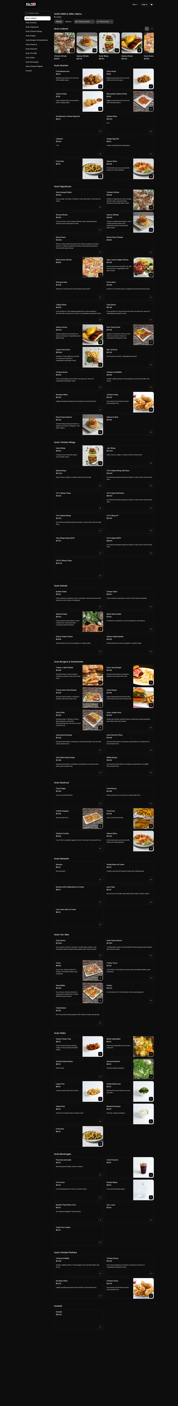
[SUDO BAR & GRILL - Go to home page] (31, 4)
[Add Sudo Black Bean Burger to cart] (100, 772)
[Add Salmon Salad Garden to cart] (151, 651)
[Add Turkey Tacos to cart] (151, 978)
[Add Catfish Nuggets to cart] (100, 826)
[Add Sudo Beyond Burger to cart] (100, 750)
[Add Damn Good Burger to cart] (151, 683)
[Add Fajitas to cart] (151, 1000)
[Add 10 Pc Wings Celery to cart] (100, 508)
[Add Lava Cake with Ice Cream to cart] (100, 924)
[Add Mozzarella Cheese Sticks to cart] (151, 109)
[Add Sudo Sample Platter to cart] (100, 207)
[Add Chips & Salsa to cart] (100, 109)
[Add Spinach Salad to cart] (100, 629)
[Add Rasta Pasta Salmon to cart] (100, 432)
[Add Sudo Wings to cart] (117, 50)
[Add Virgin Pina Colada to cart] (100, 1242)
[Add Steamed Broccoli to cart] (151, 1099)
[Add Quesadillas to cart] (100, 1000)
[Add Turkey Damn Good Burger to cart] (100, 705)
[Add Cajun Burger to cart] (151, 705)
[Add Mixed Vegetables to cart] (151, 1054)
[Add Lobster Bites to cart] (151, 131)
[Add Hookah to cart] (100, 1327)
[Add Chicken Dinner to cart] (100, 387)
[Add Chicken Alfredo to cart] (72, 50)
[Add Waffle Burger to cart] (151, 772)
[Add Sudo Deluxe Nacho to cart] (151, 955)
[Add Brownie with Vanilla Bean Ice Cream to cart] (100, 902)
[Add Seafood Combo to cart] (100, 848)
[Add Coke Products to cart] (151, 1175)
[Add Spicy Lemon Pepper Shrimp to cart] (151, 275)
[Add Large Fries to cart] (100, 1099)
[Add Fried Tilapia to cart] (100, 803)
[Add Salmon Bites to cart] (151, 176)
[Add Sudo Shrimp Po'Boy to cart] (151, 750)
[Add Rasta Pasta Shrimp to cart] (100, 275)
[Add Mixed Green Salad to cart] (151, 629)
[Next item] (152, 29)
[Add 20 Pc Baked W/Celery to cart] (151, 508)
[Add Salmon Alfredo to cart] (94, 50)
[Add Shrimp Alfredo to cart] (100, 230)
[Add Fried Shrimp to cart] (151, 803)
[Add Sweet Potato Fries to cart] (100, 1054)
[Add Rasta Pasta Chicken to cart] (151, 252)
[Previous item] (147, 29)
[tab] (59, 22)
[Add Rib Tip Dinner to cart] (151, 365)
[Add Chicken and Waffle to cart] (151, 387)
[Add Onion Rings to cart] (151, 86)
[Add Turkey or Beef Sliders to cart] (100, 683)
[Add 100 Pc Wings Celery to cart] (100, 576)
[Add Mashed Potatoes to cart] (151, 1121)
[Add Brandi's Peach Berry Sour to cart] (100, 1220)
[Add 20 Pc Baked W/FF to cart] (151, 553)
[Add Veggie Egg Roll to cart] (151, 154)
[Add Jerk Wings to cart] (151, 463)
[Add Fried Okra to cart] (100, 176)
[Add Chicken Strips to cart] (151, 410)
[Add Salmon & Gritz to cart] (151, 432)
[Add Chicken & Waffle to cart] (100, 1273)
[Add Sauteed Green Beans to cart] (100, 1076)
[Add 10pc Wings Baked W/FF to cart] (100, 553)
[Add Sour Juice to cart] (151, 1220)
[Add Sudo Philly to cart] (100, 727)
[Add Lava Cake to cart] (151, 902)
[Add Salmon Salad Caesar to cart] (100, 651)
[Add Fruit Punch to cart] (100, 1197)
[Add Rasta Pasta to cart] (100, 252)
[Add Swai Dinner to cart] (151, 320)
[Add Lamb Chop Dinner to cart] (100, 365)
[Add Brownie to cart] (100, 879)
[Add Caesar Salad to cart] (151, 607)
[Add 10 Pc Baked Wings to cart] (100, 531)
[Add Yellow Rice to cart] (100, 1121)
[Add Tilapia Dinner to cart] (100, 320)
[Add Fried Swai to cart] (151, 826)
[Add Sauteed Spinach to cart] (151, 1076)
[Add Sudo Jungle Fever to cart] (151, 727)
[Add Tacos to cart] (100, 978)
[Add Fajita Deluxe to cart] (100, 1023)
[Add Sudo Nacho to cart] (100, 955)
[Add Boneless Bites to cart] (100, 410)
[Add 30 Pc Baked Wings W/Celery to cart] (151, 486)
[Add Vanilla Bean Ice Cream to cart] (151, 879)
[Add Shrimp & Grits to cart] (100, 297)
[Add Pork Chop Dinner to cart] (151, 342)
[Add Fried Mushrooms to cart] (100, 86)
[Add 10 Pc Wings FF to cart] (151, 531)
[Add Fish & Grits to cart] (151, 297)
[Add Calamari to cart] (100, 154)
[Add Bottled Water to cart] (151, 1197)
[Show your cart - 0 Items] (151, 4)
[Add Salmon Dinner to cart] (139, 50)
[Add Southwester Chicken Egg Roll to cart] (100, 131)
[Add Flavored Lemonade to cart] (100, 1175)
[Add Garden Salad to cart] (100, 607)
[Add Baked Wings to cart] (100, 486)
